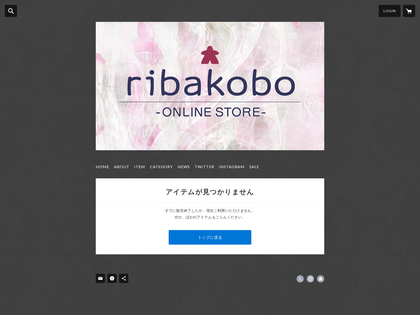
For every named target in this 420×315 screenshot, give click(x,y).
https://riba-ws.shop (320, 278)
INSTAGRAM (232, 166)
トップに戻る (210, 237)
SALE (254, 166)
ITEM (139, 166)
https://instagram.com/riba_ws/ (310, 278)
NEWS (184, 166)
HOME (102, 166)
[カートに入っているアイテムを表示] (409, 11)
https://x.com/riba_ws (300, 278)
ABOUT (121, 166)
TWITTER (204, 166)
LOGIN (390, 11)
